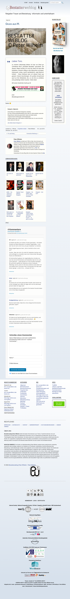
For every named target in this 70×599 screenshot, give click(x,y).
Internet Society (13, 505)
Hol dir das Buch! (58, 48)
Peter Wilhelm (18, 139)
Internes (22, 396)
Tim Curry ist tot (40, 401)
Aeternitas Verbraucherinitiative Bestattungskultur (35, 538)
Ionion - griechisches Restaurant (19, 584)
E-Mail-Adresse (13, 363)
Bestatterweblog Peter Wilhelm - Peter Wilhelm (22, 465)
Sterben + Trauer (24, 406)
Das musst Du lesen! (59, 403)
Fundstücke (23, 393)
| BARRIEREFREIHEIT (33, 425)
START (26, 2)
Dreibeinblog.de (30, 584)
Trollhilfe (54, 385)
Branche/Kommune (25, 388)
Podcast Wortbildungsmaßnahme (40, 586)
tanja (10, 278)
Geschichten (23, 395)
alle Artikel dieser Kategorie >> (15, 123)
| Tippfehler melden (22, 128)
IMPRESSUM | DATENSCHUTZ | (13, 425)
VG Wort (35, 505)
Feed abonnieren (56, 390)
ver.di (42, 532)
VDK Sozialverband (56, 505)
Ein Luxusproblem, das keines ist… (10, 387)
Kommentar (13, 341)
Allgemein (23, 385)
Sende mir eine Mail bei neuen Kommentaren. (24, 373)
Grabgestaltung (13, 300)
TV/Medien (23, 408)
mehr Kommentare (9, 413)
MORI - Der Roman (48, 584)
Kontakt (31, 2)
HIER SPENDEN (58, 96)
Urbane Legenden (57, 386)
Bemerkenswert (24, 386)
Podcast (22, 403)
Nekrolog (22, 401)
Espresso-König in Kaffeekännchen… (9, 409)
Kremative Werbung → (32, 133)
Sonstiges (23, 404)
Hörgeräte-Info (7, 584)
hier (36, 147)
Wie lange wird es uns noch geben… (10, 398)
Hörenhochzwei (28, 586)
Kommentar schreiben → (14, 231)
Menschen (23, 398)
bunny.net (46, 572)
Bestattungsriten (45, 2)
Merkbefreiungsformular (58, 388)
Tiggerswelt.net (38, 572)
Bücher (42, 144)
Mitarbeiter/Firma (25, 400)
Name (11, 357)
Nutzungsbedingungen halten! (21, 233)
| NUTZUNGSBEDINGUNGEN (46, 425)
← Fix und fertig (10, 133)
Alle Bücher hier (58, 50)
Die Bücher (36, 2)
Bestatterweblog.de (38, 584)
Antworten (11, 271)
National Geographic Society (25, 505)
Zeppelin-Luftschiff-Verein (44, 505)
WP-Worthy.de (55, 584)
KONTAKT (24, 425)
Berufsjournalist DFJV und (33, 532)
